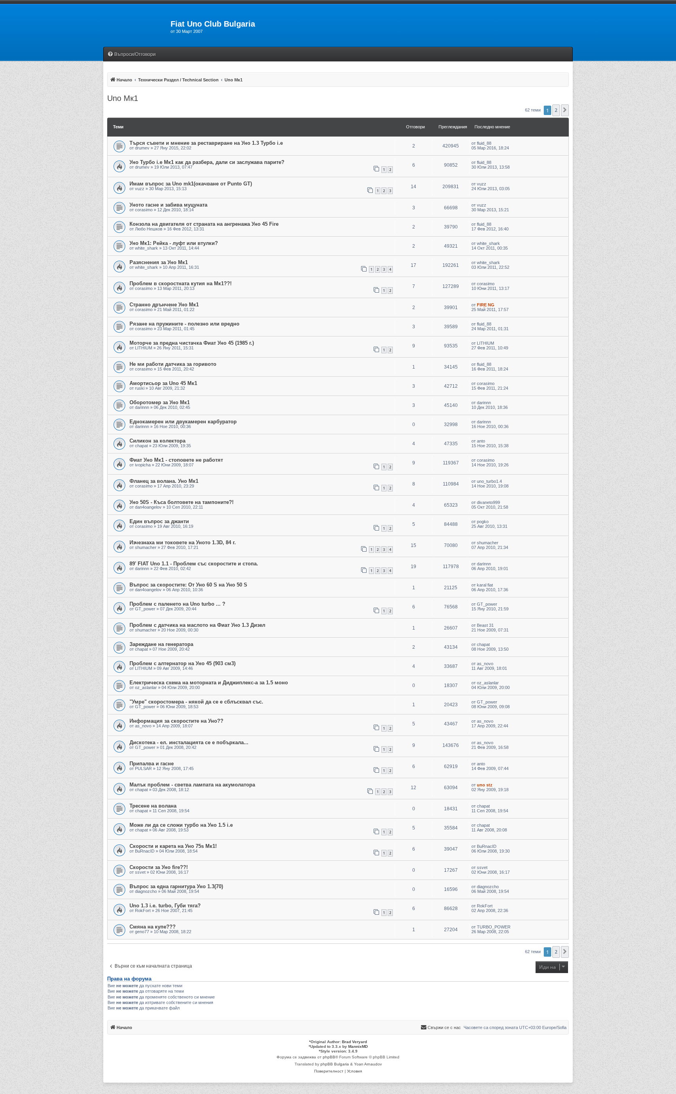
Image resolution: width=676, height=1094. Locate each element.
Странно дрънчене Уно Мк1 (164, 305)
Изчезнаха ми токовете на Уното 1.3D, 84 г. (182, 542)
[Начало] (137, 26)
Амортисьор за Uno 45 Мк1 (163, 383)
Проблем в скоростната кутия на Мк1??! (180, 283)
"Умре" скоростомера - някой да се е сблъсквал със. (196, 702)
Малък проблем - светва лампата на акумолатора (192, 785)
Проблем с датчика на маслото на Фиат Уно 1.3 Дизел (197, 625)
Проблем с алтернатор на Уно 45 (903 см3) (182, 663)
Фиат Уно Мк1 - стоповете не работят (176, 460)
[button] (565, 110)
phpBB (329, 1057)
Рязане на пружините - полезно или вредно (184, 324)
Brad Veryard (354, 1042)
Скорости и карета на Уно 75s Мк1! (173, 846)
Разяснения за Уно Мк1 (158, 262)
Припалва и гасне (151, 764)
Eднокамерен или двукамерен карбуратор (183, 422)
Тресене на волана (152, 806)
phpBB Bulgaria (334, 1064)
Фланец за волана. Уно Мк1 (163, 481)
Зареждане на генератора (161, 644)
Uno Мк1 (122, 98)
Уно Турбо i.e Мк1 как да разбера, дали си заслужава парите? (206, 162)
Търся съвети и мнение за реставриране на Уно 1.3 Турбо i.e (206, 143)
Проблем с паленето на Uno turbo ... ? (177, 604)
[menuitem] (131, 54)
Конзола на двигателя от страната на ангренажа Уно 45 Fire (204, 224)
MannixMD (358, 1046)
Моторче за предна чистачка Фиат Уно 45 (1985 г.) (191, 343)
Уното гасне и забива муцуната (168, 205)
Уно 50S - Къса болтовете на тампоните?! (181, 502)
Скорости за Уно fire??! (158, 867)
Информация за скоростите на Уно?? (176, 721)
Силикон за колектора (157, 441)
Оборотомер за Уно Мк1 (159, 402)
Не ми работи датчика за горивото (172, 364)
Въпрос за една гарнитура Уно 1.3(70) (176, 886)
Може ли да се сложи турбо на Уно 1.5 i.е (181, 825)
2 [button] (556, 110)
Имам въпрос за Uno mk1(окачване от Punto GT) (190, 184)
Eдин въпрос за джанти (159, 521)
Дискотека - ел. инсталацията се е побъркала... (188, 742)
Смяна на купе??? (152, 927)
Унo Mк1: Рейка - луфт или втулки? (173, 243)
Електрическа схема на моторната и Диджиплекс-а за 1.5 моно (208, 683)
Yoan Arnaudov (368, 1064)
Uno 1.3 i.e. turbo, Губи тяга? (165, 906)
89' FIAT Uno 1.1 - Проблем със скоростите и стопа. (193, 564)
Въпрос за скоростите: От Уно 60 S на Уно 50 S (188, 585)
